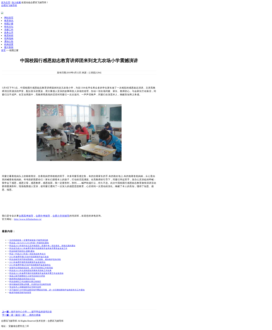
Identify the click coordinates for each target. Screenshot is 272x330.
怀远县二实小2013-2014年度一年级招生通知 (29, 243)
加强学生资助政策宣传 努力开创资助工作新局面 (31, 268)
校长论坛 (8, 26)
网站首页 (8, 17)
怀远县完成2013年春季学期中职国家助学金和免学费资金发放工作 (38, 248)
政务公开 (8, 32)
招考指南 (8, 38)
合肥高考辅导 (26, 216)
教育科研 (8, 35)
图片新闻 (8, 47)
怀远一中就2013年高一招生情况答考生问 (27, 254)
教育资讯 (8, 20)
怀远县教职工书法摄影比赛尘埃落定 (25, 281)
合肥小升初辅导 (61, 216)
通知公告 (8, 41)
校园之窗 (8, 23)
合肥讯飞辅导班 (9, 5)
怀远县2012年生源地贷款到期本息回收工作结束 (30, 270)
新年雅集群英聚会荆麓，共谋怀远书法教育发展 (30, 284)
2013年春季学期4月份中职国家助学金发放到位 (30, 265)
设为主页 (5, 2)
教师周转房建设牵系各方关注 (22, 279)
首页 (3, 50)
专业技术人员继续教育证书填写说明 (25, 287)
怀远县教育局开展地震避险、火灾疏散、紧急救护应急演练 (35, 259)
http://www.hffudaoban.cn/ (28, 219)
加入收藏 (16, 2)
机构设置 (8, 44)
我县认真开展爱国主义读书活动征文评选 (27, 276)
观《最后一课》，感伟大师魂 (21, 315)
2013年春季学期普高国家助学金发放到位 (27, 262)
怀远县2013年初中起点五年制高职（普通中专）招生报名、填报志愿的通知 (42, 246)
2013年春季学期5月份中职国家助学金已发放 (29, 257)
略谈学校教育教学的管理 (20, 292)
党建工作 (8, 29)
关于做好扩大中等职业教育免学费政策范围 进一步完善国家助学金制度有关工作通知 (47, 290)
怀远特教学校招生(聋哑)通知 (22, 251)
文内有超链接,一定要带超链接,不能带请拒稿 (28, 240)
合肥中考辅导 (43, 216)
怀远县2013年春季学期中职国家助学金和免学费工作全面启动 (36, 273)
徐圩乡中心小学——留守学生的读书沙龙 (27, 311)
